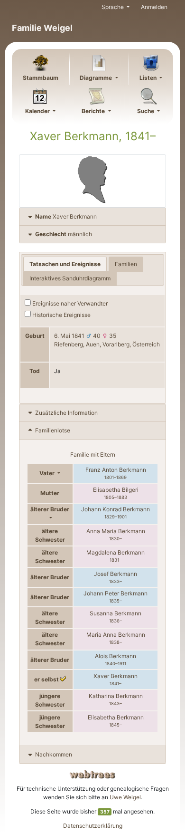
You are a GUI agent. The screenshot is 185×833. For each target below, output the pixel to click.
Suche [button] (146, 111)
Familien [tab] (126, 264)
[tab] (92, 217)
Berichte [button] (94, 111)
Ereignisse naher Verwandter (69, 303)
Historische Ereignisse (61, 314)
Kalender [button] (38, 111)
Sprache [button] (113, 6)
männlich (63, 234)
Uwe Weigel (125, 797)
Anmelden (154, 6)
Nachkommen (53, 754)
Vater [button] (47, 473)
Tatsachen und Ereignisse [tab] (65, 264)
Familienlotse (52, 430)
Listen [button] (148, 77)
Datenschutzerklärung (92, 825)
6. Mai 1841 (69, 335)
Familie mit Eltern (92, 454)
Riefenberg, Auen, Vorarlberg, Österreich (107, 344)
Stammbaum (40, 77)
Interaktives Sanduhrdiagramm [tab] (70, 278)
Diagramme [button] (96, 77)
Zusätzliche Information (66, 412)
